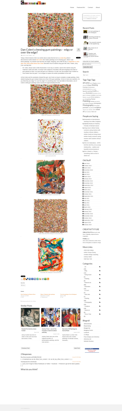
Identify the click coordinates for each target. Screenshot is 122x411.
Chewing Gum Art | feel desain (29, 361)
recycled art (91, 107)
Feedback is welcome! (91, 18)
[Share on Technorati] (45, 279)
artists (91, 83)
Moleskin (84, 97)
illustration (89, 93)
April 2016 (87, 163)
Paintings (92, 101)
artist (87, 83)
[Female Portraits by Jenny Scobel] (30, 317)
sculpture (97, 107)
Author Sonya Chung (90, 252)
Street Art (87, 310)
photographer (91, 103)
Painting (30, 55)
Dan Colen (39, 59)
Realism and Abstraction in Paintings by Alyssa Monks (90, 55)
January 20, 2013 (75, 357)
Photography (88, 105)
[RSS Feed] (48, 279)
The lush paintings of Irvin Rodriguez (68, 294)
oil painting (88, 99)
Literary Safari (88, 256)
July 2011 (86, 198)
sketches (90, 109)
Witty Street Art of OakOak (93, 48)
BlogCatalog (87, 326)
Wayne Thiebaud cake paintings (48, 294)
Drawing (87, 278)
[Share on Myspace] (35, 279)
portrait (97, 105)
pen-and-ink (97, 101)
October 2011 (87, 194)
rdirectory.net (87, 339)
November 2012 (88, 183)
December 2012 (88, 181)
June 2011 (87, 200)
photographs (97, 103)
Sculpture (87, 306)
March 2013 (87, 176)
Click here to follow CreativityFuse (92, 351)
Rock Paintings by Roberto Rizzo (28, 294)
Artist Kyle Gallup (89, 250)
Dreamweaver (91, 87)
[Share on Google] (32, 279)
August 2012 (87, 187)
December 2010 (88, 213)
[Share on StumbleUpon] (37, 279)
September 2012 (88, 185)
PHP (95, 105)
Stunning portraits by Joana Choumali (94, 37)
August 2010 (87, 222)
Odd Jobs (87, 294)
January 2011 (87, 211)
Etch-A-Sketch (93, 89)
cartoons (99, 83)
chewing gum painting (25, 301)
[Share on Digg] (30, 279)
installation (93, 95)
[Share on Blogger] (24, 279)
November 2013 (88, 170)
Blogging (95, 83)
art (84, 83)
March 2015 (87, 168)
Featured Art (81, 7)
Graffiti (94, 91)
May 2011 (86, 202)
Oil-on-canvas (95, 97)
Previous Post (25, 348)
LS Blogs (86, 334)
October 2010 (87, 218)
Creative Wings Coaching (91, 254)
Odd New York (88, 259)
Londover (86, 332)
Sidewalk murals (85, 109)
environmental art (87, 89)
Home (72, 7)
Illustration (87, 286)
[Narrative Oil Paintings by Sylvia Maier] (71, 317)
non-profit (89, 97)
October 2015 (87, 165)
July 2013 (86, 172)
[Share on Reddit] (43, 279)
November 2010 (88, 216)
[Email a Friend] (22, 279)
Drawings (85, 87)
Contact (90, 7)
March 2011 (87, 207)
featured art (88, 282)
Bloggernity (87, 328)
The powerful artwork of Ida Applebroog (95, 43)
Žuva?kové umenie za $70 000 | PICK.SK (31, 357)
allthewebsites (88, 323)
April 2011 (86, 205)
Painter (93, 99)
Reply (80, 357)
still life (94, 109)
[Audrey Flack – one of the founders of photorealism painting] (50, 317)
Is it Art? (27, 55)
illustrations (95, 93)
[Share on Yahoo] (40, 279)
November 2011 (88, 192)
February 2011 (88, 209)
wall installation (88, 111)
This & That (88, 314)
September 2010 (88, 220)
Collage (89, 85)
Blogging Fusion (88, 330)
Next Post (77, 348)
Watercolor (93, 111)
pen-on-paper (85, 103)
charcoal (84, 85)
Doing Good (88, 274)
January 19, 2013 (75, 361)
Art (85, 266)
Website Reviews (89, 341)
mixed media (98, 95)
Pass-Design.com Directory (91, 337)
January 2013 (87, 178)
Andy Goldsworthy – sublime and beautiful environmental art (92, 147)
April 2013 (87, 174)
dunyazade (87, 119)
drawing (95, 85)
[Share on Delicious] (27, 279)
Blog (86, 270)
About (98, 7)
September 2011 (88, 196)
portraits (85, 107)
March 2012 (87, 189)
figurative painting (87, 91)
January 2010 (87, 224)
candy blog (63, 58)
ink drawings (87, 95)
